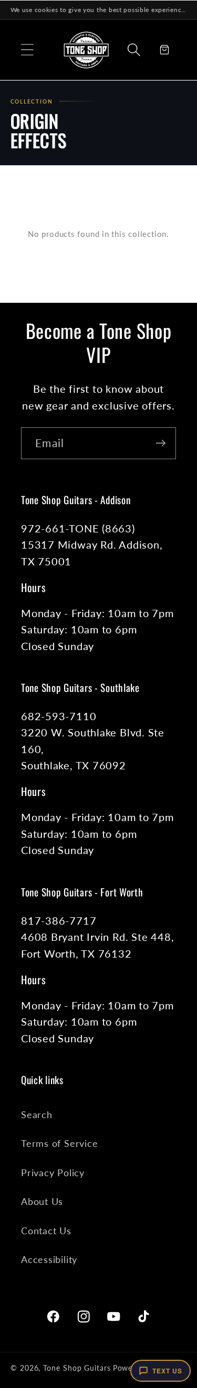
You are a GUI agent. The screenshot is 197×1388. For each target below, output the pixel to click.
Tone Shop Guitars (76, 1367)
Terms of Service (59, 1143)
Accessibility (49, 1259)
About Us (42, 1201)
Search (37, 1114)
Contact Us (46, 1230)
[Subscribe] (160, 443)
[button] (27, 49)
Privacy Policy (53, 1172)
